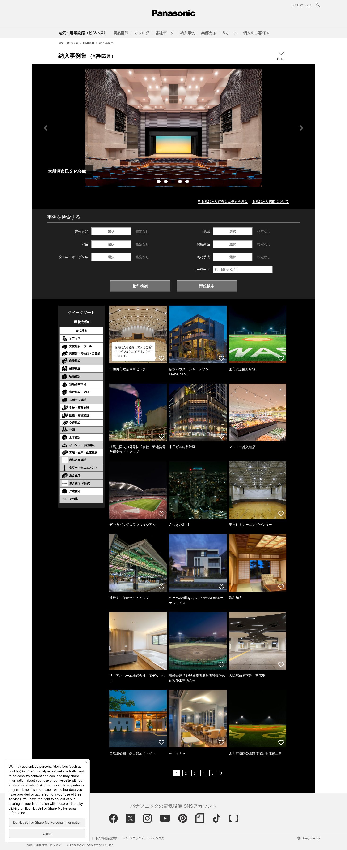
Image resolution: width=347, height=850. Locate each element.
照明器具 (88, 43)
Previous (45, 128)
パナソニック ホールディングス (144, 838)
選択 (111, 231)
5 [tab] (187, 182)
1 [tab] (159, 182)
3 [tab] (173, 182)
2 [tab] (166, 182)
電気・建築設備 (68, 43)
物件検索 (140, 285)
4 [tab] (180, 182)
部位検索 (206, 285)
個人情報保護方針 (106, 838)
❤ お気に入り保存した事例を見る (223, 201)
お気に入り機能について (270, 201)
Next (301, 128)
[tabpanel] (173, 128)
